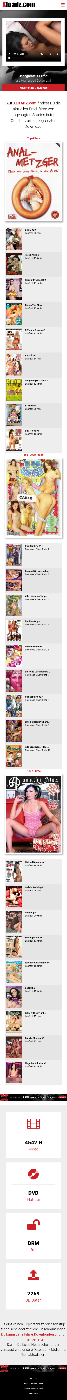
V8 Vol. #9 (33, 357)
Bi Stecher (33, 407)
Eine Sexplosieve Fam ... (37, 723)
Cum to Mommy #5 (34, 1040)
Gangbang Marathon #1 (37, 382)
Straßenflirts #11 (37, 548)
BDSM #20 (33, 231)
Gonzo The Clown (34, 307)
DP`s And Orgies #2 (35, 332)
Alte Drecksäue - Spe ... (37, 748)
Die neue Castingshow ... (37, 673)
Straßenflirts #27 (37, 698)
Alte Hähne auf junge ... (37, 598)
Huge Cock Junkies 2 (36, 1065)
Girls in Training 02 (35, 889)
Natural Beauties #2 (35, 864)
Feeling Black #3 (34, 939)
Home (33, 1378)
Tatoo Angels (34, 256)
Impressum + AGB (33, 1388)
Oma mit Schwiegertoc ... (38, 573)
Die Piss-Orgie (37, 623)
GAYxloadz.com (33, 1383)
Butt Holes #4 (34, 432)
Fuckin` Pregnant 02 (35, 282)
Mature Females (37, 648)
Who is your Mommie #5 (37, 964)
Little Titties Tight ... (35, 1015)
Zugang (33, 1393)
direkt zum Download (33, 88)
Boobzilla (34, 989)
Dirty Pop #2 (34, 914)
